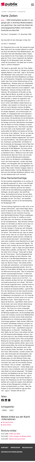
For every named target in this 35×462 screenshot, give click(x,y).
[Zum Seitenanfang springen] (28, 457)
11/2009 (3, 12)
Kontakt (4, 447)
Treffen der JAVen (10, 433)
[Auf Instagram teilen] (9, 400)
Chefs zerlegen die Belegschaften (16, 436)
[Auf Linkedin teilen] (6, 400)
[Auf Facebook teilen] (2, 400)
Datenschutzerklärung (11, 452)
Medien (4, 410)
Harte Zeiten (7, 425)
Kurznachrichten (8, 422)
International (21, 12)
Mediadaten (27, 447)
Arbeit (11, 410)
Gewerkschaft (12, 12)
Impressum (15, 447)
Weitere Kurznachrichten (13, 439)
